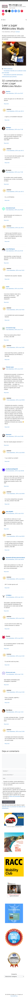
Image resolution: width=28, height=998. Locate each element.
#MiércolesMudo (8, 68)
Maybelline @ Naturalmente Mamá (15, 557)
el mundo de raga (10, 327)
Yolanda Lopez (10, 367)
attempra (8, 127)
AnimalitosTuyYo (10, 208)
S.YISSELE (8, 595)
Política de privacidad (14, 796)
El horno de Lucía (10, 672)
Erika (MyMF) (9, 511)
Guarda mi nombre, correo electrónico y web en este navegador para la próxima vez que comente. (13, 783)
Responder (6, 103)
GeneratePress (14, 996)
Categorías (14, 974)
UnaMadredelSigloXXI (12, 469)
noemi (7, 286)
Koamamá (8, 434)
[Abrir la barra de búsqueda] (26, 20)
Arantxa (8, 91)
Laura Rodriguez (10, 249)
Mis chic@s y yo (15, 5)
